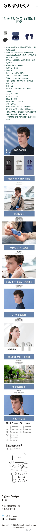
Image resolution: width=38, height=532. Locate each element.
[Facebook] (3, 500)
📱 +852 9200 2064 (9, 519)
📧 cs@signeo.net (9, 516)
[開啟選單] (37, 7)
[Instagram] (6, 500)
